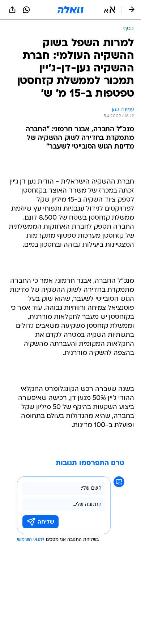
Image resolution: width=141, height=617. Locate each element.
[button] (109, 9)
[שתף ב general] (12, 10)
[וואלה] (70, 9)
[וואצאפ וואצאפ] (26, 9)
